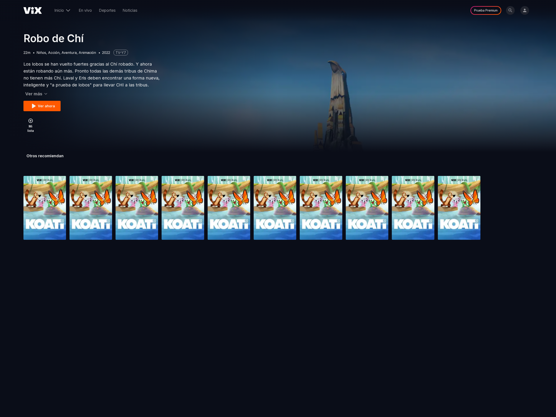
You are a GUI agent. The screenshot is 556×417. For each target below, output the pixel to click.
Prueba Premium (486, 10)
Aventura (69, 52)
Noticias (129, 10)
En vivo (85, 10)
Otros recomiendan (45, 156)
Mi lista (30, 128)
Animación (87, 52)
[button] (44, 208)
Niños (41, 52)
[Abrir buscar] (510, 10)
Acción (54, 52)
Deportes (107, 10)
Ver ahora (46, 106)
